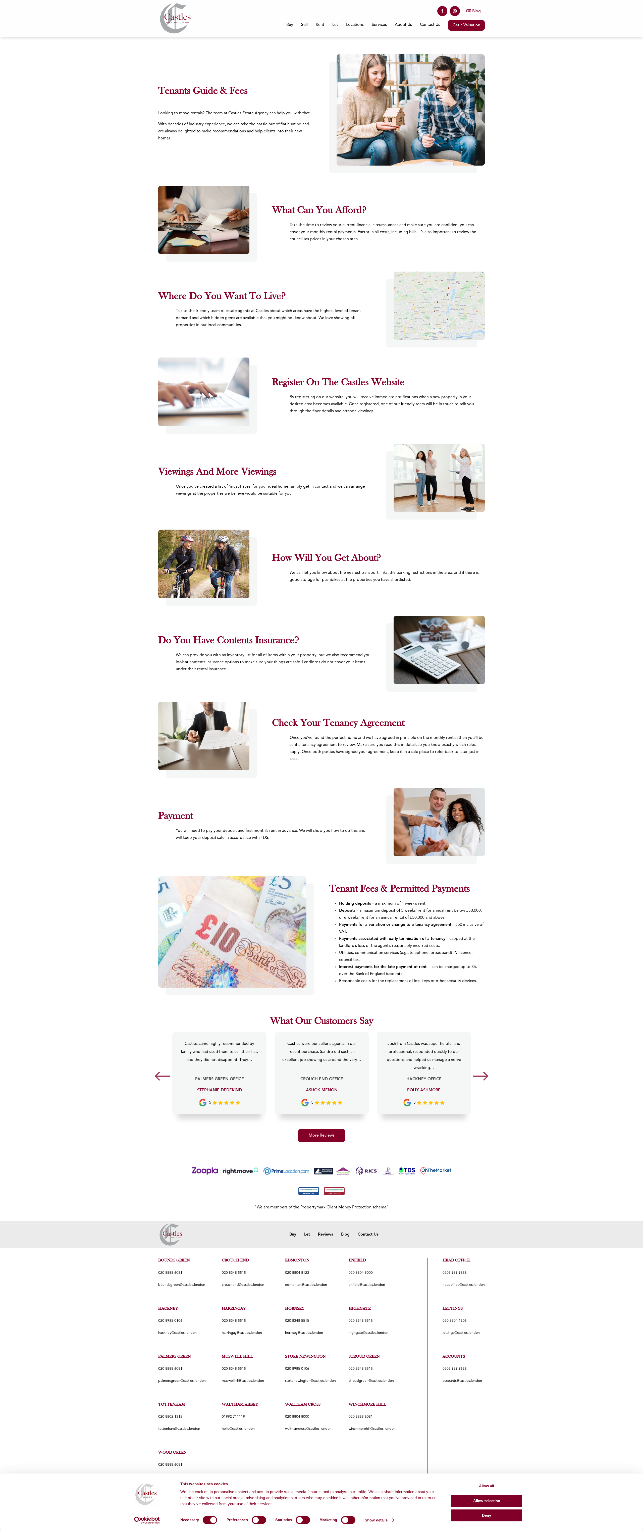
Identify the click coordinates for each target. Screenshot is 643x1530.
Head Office (456, 1260)
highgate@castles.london (368, 1333)
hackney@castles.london (177, 1333)
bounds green (174, 1260)
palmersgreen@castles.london (182, 1381)
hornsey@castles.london (304, 1333)
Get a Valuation (466, 25)
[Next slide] (480, 1078)
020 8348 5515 (234, 1272)
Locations (355, 25)
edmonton (297, 1260)
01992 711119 (233, 1416)
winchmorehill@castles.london (372, 1429)
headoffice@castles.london (464, 1285)
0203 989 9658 (455, 1272)
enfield (357, 1260)
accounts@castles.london (462, 1381)
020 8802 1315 (170, 1416)
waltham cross (302, 1405)
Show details (376, 1520)
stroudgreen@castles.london (371, 1381)
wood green (172, 1453)
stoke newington (305, 1357)
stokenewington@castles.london (310, 1381)
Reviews (325, 1235)
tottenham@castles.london (179, 1429)
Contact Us (430, 25)
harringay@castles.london (242, 1333)
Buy (292, 1235)
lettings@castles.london (461, 1333)
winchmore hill (367, 1405)
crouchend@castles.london (243, 1285)
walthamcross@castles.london (308, 1429)
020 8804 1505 (455, 1320)
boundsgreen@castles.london (181, 1285)
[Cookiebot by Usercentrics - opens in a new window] (147, 1520)
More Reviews (322, 1136)
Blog (476, 11)
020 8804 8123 (297, 1272)
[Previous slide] (162, 1078)
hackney (168, 1309)
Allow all (486, 1486)
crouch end (235, 1260)
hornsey (294, 1309)
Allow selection (486, 1501)
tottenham (171, 1405)
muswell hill (237, 1357)
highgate (360, 1309)
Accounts (454, 1357)
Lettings (453, 1309)
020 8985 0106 (170, 1320)
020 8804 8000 (361, 1272)
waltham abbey (240, 1405)
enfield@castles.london (367, 1285)
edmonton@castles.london (306, 1285)
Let (307, 1235)
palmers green (174, 1357)
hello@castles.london (238, 1429)
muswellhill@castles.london (243, 1381)
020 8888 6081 (170, 1272)
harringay (234, 1309)
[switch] (259, 1520)
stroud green (364, 1357)
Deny (486, 1515)
